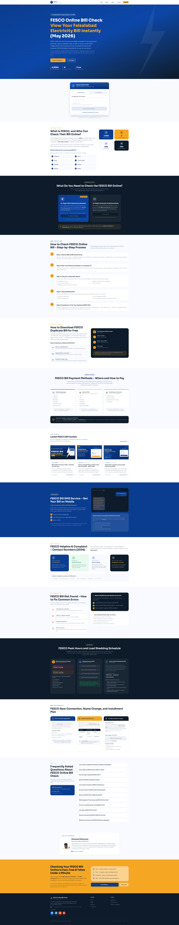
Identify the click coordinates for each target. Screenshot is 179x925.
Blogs (106, 2)
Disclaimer (113, 900)
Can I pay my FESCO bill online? (88, 810)
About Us (93, 904)
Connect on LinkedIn (78, 851)
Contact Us (93, 906)
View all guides (124, 441)
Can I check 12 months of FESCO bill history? (91, 785)
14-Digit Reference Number (78, 96)
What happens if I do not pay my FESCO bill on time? (94, 800)
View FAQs (71, 60)
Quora (127, 921)
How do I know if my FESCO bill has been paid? (92, 790)
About (113, 2)
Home (101, 2)
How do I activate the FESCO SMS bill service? (92, 815)
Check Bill (126, 2)
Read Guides (124, 884)
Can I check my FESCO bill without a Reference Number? (95, 764)
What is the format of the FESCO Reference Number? (94, 820)
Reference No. (81, 92)
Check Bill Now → (105, 884)
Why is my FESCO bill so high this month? (90, 795)
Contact (119, 2)
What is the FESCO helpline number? (89, 780)
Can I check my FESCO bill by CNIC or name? (91, 770)
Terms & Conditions (115, 904)
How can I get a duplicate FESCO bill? (89, 775)
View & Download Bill (89, 108)
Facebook (115, 921)
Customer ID (99, 92)
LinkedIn (119, 921)
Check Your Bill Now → (58, 60)
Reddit (123, 921)
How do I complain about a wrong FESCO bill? (92, 805)
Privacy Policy (114, 902)
